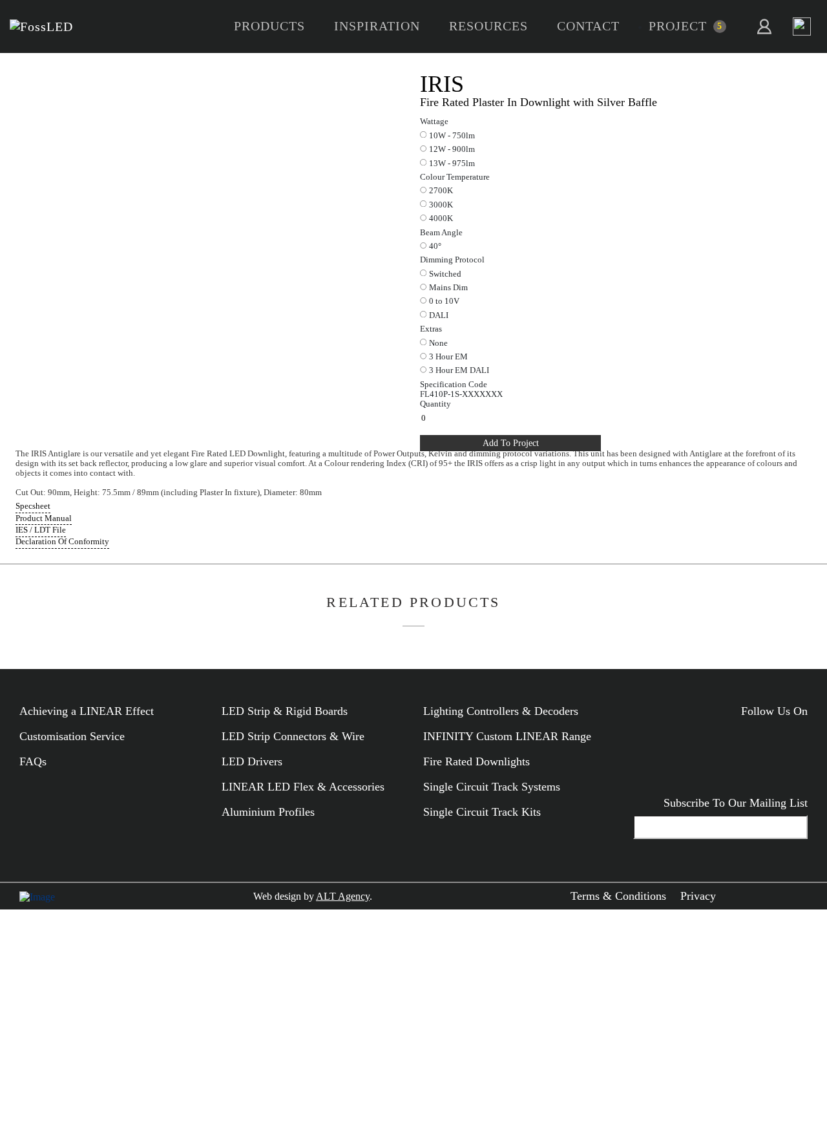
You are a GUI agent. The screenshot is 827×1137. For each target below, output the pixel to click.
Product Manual (44, 518)
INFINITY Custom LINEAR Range (507, 736)
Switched (445, 274)
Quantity (435, 404)
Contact (588, 26)
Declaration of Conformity (62, 541)
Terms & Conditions (618, 895)
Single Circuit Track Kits (482, 811)
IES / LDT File (41, 530)
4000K (441, 218)
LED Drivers (252, 761)
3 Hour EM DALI (459, 370)
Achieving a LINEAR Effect (86, 711)
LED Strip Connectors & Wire (293, 736)
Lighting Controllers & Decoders (500, 711)
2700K (441, 190)
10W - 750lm (452, 135)
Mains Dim (448, 287)
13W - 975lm (452, 163)
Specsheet (33, 506)
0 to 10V (444, 301)
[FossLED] (41, 27)
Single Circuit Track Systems (491, 786)
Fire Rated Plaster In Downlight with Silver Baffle (538, 102)
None (438, 343)
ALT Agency (343, 896)
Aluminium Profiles (268, 811)
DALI (438, 315)
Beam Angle (441, 232)
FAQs (33, 761)
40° (435, 246)
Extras (431, 329)
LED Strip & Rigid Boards (285, 711)
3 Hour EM (448, 356)
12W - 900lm (452, 149)
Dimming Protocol (452, 259)
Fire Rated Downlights (476, 761)
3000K (441, 204)
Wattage (434, 121)
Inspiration (377, 26)
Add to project (511, 443)
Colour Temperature (455, 177)
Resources (488, 26)
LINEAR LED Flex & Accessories (303, 786)
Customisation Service (72, 736)
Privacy (698, 895)
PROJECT (678, 26)
